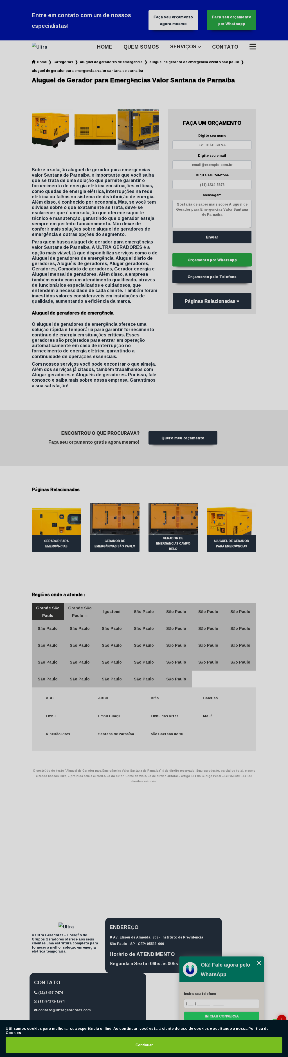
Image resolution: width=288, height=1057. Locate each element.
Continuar (144, 1045)
